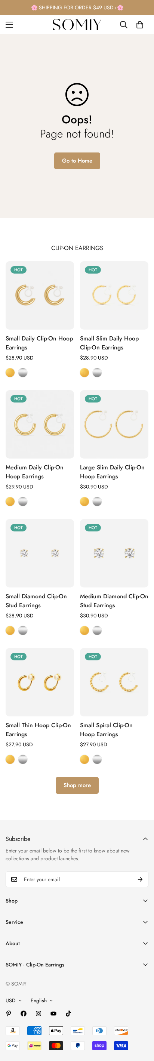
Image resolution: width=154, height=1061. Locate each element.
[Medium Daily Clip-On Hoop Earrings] (40, 424)
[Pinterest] (9, 1014)
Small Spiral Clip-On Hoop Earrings (106, 729)
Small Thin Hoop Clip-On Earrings (38, 729)
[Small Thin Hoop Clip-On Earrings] (40, 682)
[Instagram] (38, 1014)
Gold (10, 372)
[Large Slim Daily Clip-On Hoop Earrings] (114, 424)
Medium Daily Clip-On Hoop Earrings (35, 472)
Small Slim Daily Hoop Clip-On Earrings (109, 343)
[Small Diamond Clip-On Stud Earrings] (40, 553)
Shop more (77, 785)
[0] (139, 24)
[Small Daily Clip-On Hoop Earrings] (40, 295)
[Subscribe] (140, 879)
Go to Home (77, 161)
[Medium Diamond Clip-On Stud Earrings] (114, 553)
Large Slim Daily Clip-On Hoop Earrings (112, 472)
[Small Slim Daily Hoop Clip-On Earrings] (114, 295)
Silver (22, 372)
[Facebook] (24, 1014)
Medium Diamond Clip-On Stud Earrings (114, 601)
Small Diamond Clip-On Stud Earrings (36, 601)
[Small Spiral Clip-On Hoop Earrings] (114, 682)
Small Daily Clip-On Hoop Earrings (39, 343)
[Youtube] (53, 1014)
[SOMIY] (77, 24)
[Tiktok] (68, 1014)
